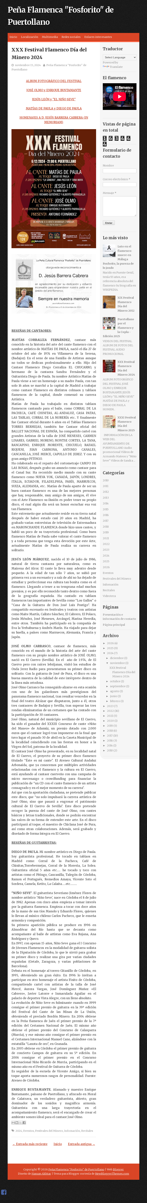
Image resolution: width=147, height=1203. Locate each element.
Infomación (72, 1131)
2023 (106, 549)
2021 (106, 538)
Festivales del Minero (49, 1131)
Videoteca (109, 596)
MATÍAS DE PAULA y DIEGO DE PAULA (54, 108)
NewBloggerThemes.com (112, 1173)
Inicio (13, 37)
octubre (115, 681)
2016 (106, 515)
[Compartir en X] (20, 1123)
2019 (106, 532)
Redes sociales (71, 37)
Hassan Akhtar (41, 1173)
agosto (114, 691)
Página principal (114, 624)
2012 (106, 492)
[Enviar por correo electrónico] (13, 1123)
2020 (110, 720)
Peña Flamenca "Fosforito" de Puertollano (76, 1169)
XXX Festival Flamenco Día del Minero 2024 (122, 672)
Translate (116, 67)
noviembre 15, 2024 (28, 65)
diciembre (117, 658)
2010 (106, 480)
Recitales (87, 1131)
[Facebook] (3, 1192)
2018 (106, 526)
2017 (106, 520)
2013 (106, 497)
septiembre (118, 686)
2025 (106, 561)
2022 (106, 544)
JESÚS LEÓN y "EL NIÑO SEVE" (54, 99)
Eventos (28, 1131)
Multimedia (50, 37)
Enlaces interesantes (98, 37)
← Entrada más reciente (29, 1144)
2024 (19, 1131)
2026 (106, 567)
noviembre (117, 663)
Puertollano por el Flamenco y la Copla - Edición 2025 (118, 328)
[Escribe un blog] (17, 1123)
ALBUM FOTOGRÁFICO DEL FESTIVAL (54, 81)
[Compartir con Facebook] (24, 1123)
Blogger (118, 1169)
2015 (106, 509)
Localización (29, 37)
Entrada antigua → (81, 1144)
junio (113, 696)
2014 (106, 503)
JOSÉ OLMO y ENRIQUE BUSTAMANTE (53, 90)
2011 (105, 486)
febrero (115, 701)
